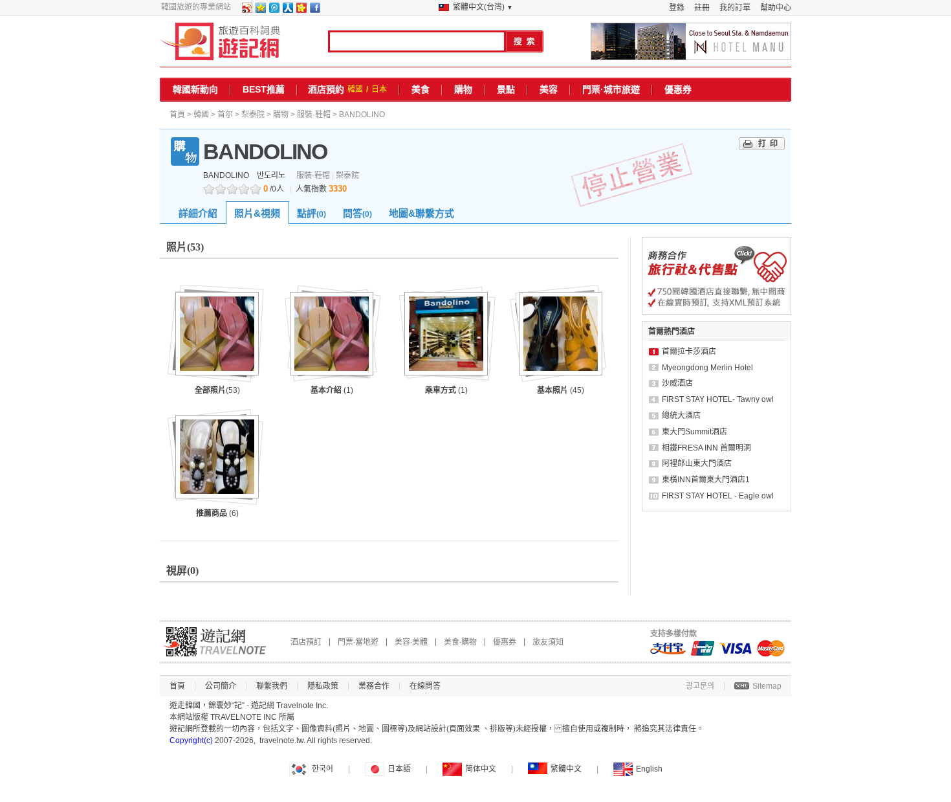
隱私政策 (322, 686)
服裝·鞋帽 (314, 114)
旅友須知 (547, 642)
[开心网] (301, 10)
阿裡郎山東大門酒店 (697, 463)
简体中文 (480, 769)
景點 (506, 89)
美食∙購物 (460, 642)
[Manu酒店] (691, 41)
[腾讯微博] (273, 10)
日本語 (399, 769)
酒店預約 (326, 89)
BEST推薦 (264, 89)
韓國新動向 (195, 89)
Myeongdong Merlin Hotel (707, 367)
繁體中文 (566, 769)
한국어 (322, 769)
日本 (379, 89)
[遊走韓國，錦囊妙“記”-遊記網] (220, 41)
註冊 (702, 7)
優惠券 (678, 89)
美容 (549, 89)
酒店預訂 (306, 642)
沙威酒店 (677, 383)
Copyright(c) (191, 740)
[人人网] (287, 10)
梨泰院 (253, 114)
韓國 (355, 89)
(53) (217, 390)
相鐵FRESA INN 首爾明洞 (706, 447)
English (649, 769)
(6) (217, 513)
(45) (560, 390)
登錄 (676, 7)
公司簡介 (220, 686)
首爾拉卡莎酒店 (689, 351)
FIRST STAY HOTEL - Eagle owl (718, 495)
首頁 (177, 114)
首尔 (225, 114)
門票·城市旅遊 (611, 89)
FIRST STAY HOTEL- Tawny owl (718, 399)
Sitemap (767, 686)
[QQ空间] (260, 10)
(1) (332, 390)
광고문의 (700, 686)
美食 (420, 89)
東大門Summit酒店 (694, 431)
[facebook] (314, 10)
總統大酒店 (681, 415)
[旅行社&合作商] (716, 312)
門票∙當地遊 (358, 642)
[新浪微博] (246, 10)
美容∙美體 (411, 642)
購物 (463, 89)
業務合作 (373, 686)
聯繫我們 (271, 686)
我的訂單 (734, 7)
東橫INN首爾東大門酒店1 (706, 479)
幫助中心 (775, 7)
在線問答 (425, 686)
